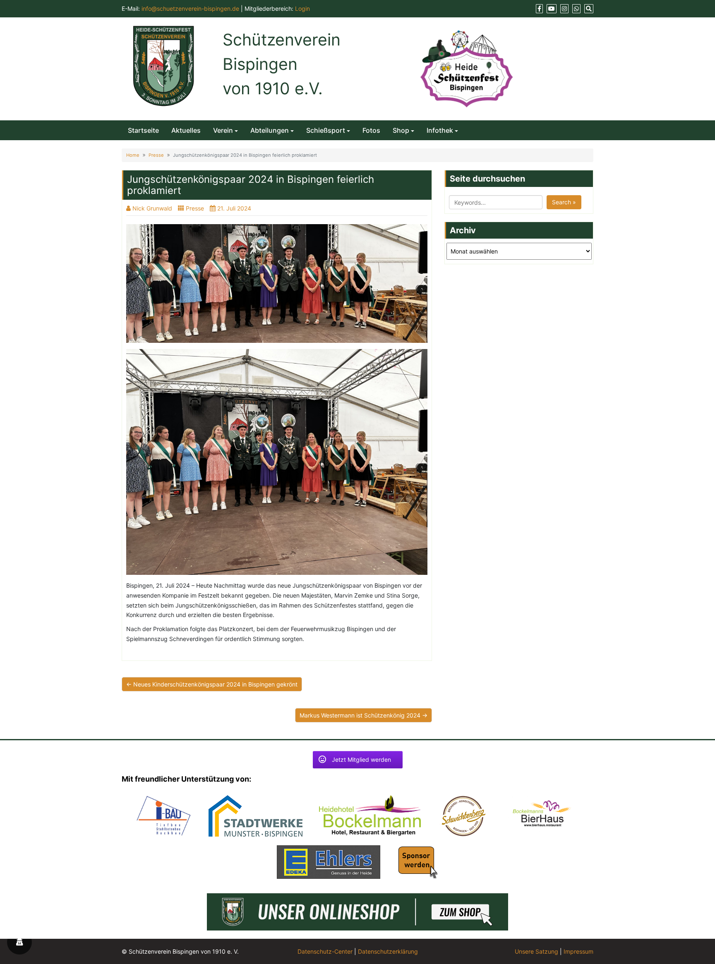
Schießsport (325, 130)
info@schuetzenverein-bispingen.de (190, 8)
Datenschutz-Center (325, 951)
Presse (156, 155)
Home (132, 155)
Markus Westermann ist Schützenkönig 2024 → (363, 715)
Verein (223, 130)
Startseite (143, 130)
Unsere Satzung (536, 951)
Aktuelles (186, 130)
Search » (564, 202)
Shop (401, 130)
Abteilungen (269, 130)
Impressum (578, 951)
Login (302, 8)
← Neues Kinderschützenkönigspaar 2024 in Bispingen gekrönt (212, 684)
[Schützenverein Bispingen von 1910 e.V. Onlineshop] (357, 910)
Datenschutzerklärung (388, 951)
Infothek (440, 130)
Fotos (371, 130)
